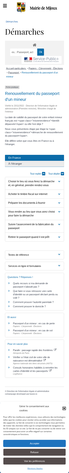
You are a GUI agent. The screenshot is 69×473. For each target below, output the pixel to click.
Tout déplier (54, 173)
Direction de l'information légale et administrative (28, 391)
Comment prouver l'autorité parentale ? (33, 302)
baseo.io (33, 394)
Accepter (34, 443)
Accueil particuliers (16, 68)
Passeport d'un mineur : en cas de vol (32, 330)
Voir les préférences (34, 461)
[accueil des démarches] (34, 45)
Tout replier (36, 173)
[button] (64, 408)
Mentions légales (35, 468)
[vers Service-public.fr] (42, 60)
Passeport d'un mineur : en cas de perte (34, 323)
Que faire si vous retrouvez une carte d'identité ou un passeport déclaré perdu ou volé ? (35, 294)
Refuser (34, 452)
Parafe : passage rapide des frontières (33, 350)
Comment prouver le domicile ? (29, 306)
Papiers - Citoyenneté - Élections (46, 68)
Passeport (14, 72)
